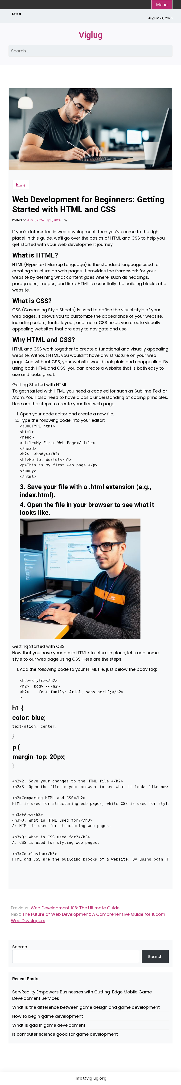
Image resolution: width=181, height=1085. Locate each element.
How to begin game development (47, 1016)
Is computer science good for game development (65, 1034)
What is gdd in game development (48, 1025)
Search (19, 947)
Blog (20, 184)
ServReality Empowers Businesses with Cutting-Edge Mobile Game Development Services (82, 995)
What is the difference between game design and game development (86, 1007)
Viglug (91, 35)
